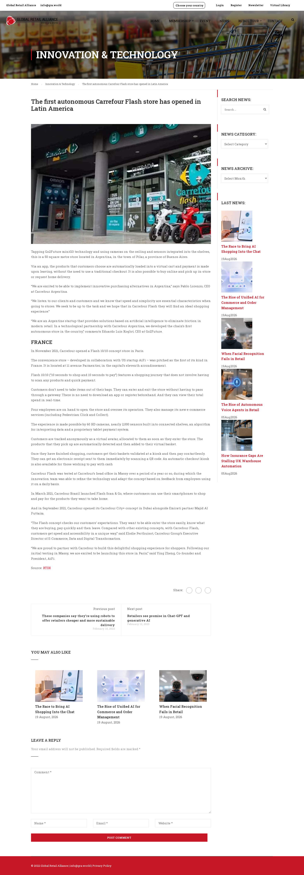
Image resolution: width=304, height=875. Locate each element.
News (224, 21)
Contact (275, 21)
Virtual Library (280, 5)
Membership (180, 21)
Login (220, 5)
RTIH (47, 568)
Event (205, 21)
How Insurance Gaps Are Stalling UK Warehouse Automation (242, 460)
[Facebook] (189, 590)
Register (236, 5)
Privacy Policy (101, 866)
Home (155, 21)
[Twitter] (198, 590)
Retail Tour (248, 21)
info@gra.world (50, 5)
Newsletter (255, 5)
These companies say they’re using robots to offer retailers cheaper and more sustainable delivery (78, 620)
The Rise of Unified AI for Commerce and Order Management (118, 711)
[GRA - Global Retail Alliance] (32, 22)
